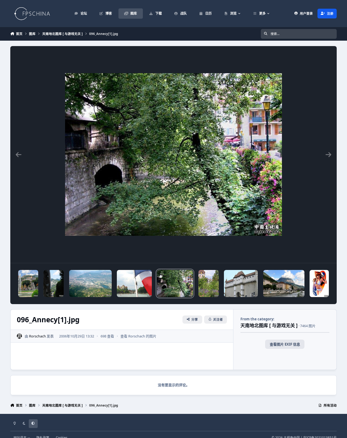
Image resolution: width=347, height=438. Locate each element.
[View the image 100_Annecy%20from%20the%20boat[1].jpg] (134, 283)
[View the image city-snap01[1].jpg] (53, 283)
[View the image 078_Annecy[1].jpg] (241, 283)
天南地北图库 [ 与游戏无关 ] (269, 325)
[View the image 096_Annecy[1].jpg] (175, 283)
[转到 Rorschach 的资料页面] (19, 336)
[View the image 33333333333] (283, 283)
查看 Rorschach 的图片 (138, 336)
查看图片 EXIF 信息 (285, 344)
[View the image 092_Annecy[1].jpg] (208, 283)
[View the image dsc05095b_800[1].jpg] (28, 283)
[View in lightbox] (173, 154)
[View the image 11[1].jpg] (90, 283)
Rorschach (37, 336)
